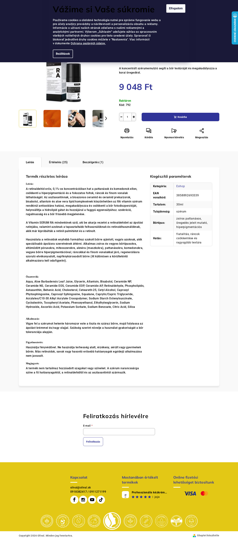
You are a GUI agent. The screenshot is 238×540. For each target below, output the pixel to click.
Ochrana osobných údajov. (88, 43)
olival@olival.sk (80, 487)
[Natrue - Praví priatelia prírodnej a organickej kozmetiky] (112, 521)
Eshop (180, 186)
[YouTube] (92, 500)
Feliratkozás (93, 441)
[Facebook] (74, 500)
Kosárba (182, 117)
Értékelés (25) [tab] (58, 162)
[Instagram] (83, 500)
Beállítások (63, 53)
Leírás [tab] (30, 162)
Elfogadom (176, 8)
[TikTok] (101, 500)
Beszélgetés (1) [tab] (93, 162)
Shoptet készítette (208, 535)
